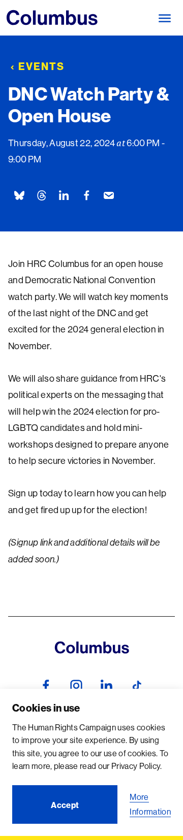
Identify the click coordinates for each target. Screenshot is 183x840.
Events (41, 66)
